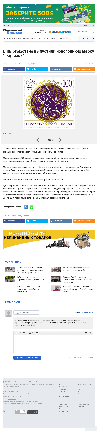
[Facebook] (55, 32)
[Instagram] (67, 32)
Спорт (48, 38)
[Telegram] (70, 32)
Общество (34, 38)
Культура (42, 38)
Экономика (25, 38)
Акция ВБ (66, 38)
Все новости (8, 38)
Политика (17, 38)
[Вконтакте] (53, 32)
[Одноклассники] (58, 32)
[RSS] (50, 32)
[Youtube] (64, 32)
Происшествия (56, 38)
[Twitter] (61, 32)
